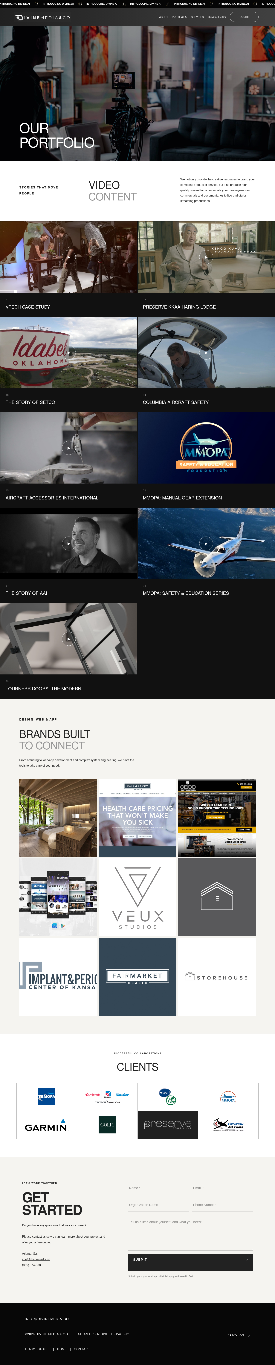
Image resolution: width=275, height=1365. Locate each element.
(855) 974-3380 (216, 16)
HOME (62, 1349)
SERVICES (197, 17)
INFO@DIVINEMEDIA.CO (47, 1319)
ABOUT (163, 17)
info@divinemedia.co (36, 1259)
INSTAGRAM (235, 1334)
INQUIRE (244, 16)
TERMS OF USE (37, 1349)
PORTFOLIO (179, 16)
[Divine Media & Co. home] (42, 17)
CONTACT (82, 1349)
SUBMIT (140, 1259)
